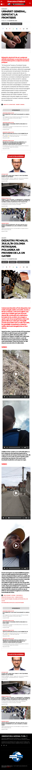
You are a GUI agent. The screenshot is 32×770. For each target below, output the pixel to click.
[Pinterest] (9, 28)
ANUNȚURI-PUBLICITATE (8, 113)
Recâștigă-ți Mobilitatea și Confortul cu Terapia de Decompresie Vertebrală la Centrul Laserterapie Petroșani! (14, 143)
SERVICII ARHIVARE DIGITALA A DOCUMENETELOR (15, 133)
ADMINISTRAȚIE (5, 223)
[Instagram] (4, 745)
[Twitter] (6, 28)
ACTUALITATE (4, 174)
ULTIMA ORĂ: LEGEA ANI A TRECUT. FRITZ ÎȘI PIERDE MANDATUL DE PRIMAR (14, 176)
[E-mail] (23, 28)
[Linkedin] (16, 28)
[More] (27, 28)
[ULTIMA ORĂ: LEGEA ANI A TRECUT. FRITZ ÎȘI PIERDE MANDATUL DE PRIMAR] (16, 165)
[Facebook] (2, 28)
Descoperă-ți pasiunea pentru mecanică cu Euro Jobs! (15, 124)
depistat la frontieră (9, 104)
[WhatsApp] (13, 28)
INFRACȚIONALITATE (16, 24)
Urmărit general (20, 104)
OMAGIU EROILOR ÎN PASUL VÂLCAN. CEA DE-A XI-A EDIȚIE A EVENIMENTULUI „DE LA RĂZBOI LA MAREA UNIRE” (14, 226)
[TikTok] (6, 745)
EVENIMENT (4, 8)
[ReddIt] (20, 28)
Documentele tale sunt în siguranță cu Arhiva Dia (16, 115)
